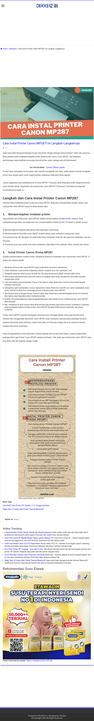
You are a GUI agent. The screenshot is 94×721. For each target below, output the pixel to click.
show (16, 519)
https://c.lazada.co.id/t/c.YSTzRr (40, 661)
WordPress (42, 716)
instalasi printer (65, 219)
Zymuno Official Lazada (55, 167)
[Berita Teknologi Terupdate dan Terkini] (47, 5)
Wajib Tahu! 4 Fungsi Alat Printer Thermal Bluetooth (23, 509)
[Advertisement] (47, 27)
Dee (6, 148)
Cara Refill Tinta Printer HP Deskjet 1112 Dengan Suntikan (26, 505)
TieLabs (62, 716)
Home (4, 49)
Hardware (13, 49)
